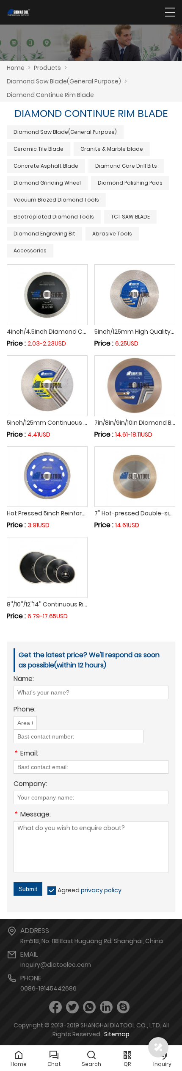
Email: (26, 754)
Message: (32, 815)
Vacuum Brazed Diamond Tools (56, 199)
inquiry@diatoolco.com (55, 964)
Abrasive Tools (112, 233)
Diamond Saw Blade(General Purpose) (65, 132)
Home (16, 68)
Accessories (30, 250)
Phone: (25, 710)
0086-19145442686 (48, 988)
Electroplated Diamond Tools (54, 216)
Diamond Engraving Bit (44, 233)
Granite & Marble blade (111, 148)
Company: (30, 784)
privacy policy (101, 890)
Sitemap (117, 1034)
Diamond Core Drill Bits (126, 165)
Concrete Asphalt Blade (46, 165)
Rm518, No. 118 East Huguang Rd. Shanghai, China (91, 941)
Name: (24, 679)
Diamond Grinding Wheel (47, 182)
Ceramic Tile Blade (38, 148)
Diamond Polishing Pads (130, 182)
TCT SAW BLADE (130, 216)
